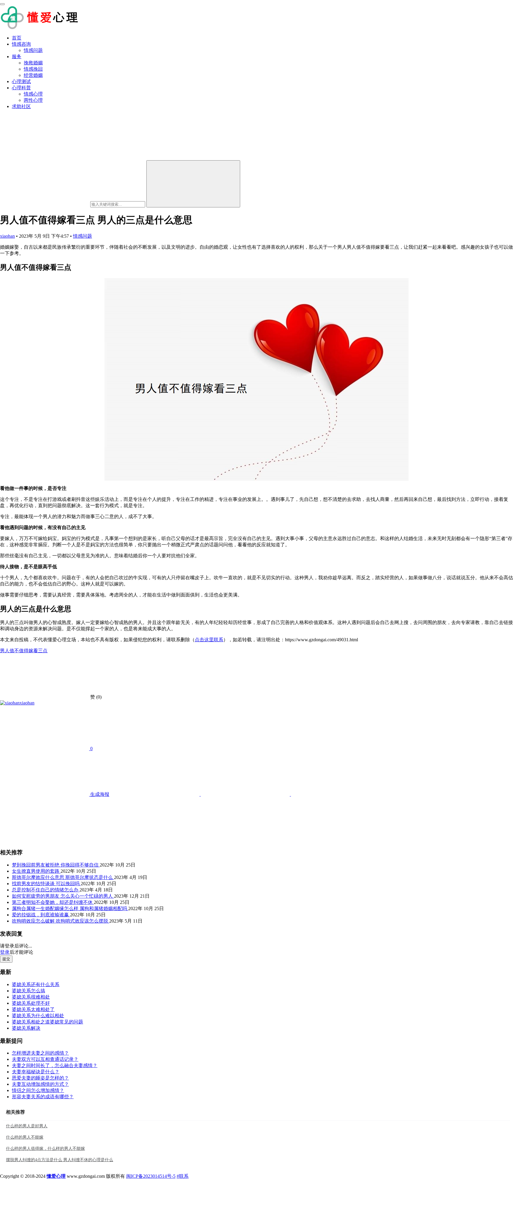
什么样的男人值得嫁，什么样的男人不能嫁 (45, 1148)
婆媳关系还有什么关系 (35, 984)
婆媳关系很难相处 (31, 996)
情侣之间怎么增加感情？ (38, 1090)
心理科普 (21, 87)
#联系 (183, 1176)
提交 (6, 959)
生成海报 (99, 794)
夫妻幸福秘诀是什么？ (35, 1071)
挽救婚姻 (33, 62)
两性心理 (33, 100)
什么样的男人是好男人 (27, 1126)
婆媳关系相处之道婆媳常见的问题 (47, 1021)
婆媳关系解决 (26, 1028)
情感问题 (33, 50)
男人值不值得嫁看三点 (24, 650)
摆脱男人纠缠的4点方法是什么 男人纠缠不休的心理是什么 (59, 1160)
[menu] (2, 4)
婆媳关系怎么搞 (28, 990)
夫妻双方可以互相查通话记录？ (45, 1059)
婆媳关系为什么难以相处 (38, 1015)
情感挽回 (33, 69)
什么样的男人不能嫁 (24, 1137)
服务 (16, 56)
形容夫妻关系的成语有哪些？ (43, 1096)
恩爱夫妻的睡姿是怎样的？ (40, 1077)
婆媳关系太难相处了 (33, 1009)
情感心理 (33, 93)
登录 (5, 952)
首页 (16, 37)
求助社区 (21, 106)
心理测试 (21, 81)
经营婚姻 (33, 75)
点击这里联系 (209, 639)
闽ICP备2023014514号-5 (150, 1176)
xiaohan (7, 236)
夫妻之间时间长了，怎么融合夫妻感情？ (54, 1065)
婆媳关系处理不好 (31, 1003)
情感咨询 (21, 44)
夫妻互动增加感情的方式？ (40, 1084)
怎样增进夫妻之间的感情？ (40, 1053)
